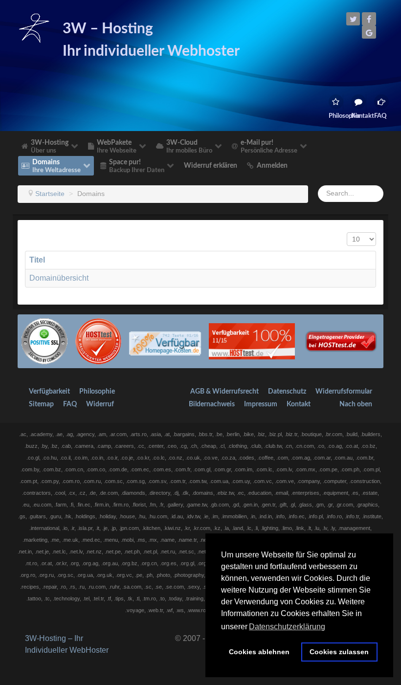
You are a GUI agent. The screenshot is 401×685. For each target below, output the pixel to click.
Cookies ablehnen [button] (259, 652)
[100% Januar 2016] (165, 340)
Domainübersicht (59, 278)
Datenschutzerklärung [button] (287, 626)
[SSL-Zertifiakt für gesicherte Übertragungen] (44, 340)
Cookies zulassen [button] (339, 652)
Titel (37, 260)
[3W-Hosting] (34, 27)
